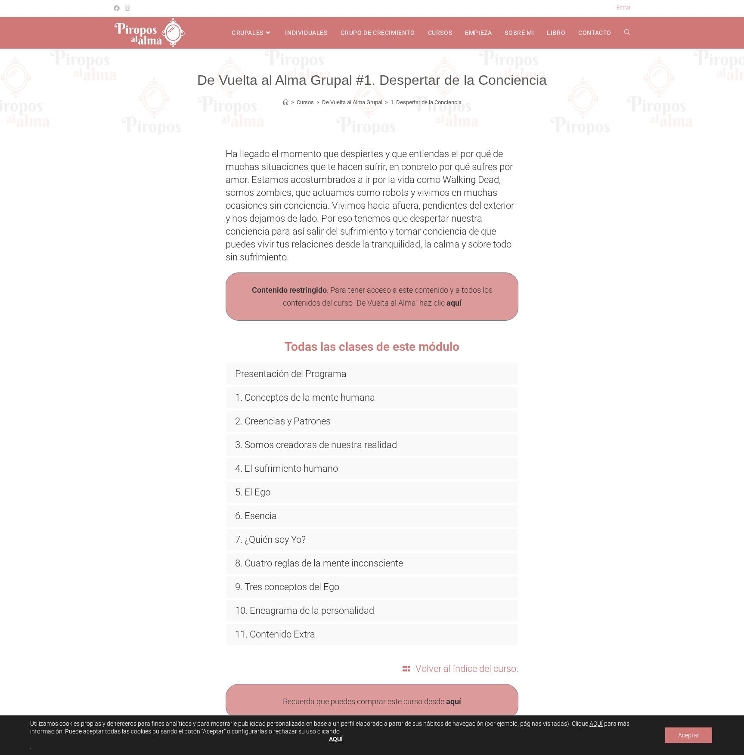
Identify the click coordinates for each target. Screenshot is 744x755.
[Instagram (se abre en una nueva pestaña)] (127, 8)
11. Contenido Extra (275, 634)
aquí (454, 302)
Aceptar (688, 735)
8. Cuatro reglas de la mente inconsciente (319, 563)
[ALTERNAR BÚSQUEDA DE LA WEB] (627, 33)
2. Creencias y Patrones (283, 421)
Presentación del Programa (291, 373)
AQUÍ (596, 723)
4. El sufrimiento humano (286, 468)
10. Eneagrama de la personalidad (304, 610)
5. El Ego (252, 492)
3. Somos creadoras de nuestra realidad (316, 444)
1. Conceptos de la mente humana (305, 397)
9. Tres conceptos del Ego (287, 587)
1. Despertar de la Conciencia (426, 102)
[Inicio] (285, 102)
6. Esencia (256, 516)
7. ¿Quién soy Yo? (270, 539)
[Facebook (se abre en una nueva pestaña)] (118, 8)
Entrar (623, 8)
